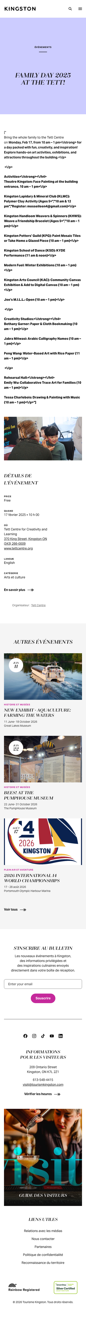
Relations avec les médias (43, 1231)
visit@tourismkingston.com (43, 1085)
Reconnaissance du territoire (43, 1263)
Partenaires (43, 1247)
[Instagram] (34, 1036)
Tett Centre (38, 605)
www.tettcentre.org (18, 548)
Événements (43, 47)
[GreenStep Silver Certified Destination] (65, 1287)
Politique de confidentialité (43, 1255)
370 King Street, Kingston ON (25, 539)
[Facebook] (25, 1036)
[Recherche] (70, 9)
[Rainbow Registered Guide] (24, 1288)
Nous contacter (43, 1239)
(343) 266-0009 (15, 544)
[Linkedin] (60, 1036)
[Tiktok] (43, 1036)
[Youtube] (51, 1036)
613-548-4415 (43, 1080)
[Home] (20, 9)
